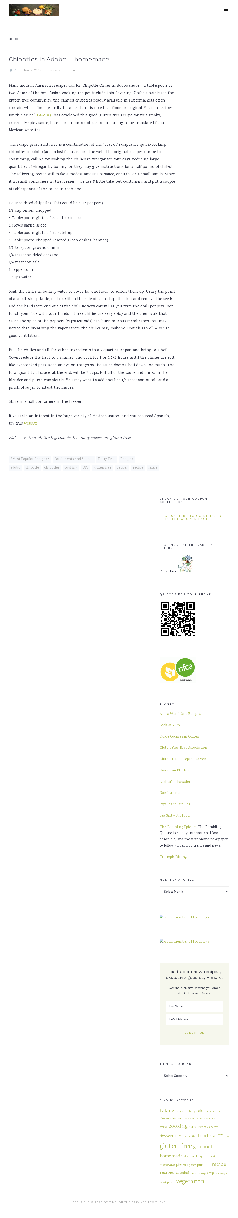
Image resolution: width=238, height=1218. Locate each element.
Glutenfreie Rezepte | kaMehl (184, 759)
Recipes (126, 459)
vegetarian (190, 1182)
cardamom (211, 1111)
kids (186, 1156)
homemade (171, 1156)
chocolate (190, 1119)
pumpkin (203, 1165)
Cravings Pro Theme (148, 1202)
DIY (86, 467)
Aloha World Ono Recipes (180, 714)
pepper (122, 467)
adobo (15, 467)
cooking (70, 467)
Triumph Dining (173, 857)
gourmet (202, 1147)
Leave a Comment (62, 70)
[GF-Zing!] (34, 14)
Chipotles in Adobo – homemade (59, 59)
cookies (164, 1127)
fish (194, 1137)
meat (211, 1156)
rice (177, 1173)
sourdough (221, 1173)
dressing (186, 1136)
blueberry (190, 1111)
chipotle (32, 467)
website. (31, 424)
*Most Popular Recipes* (30, 459)
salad (184, 1173)
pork (185, 1165)
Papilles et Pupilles (175, 804)
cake (200, 1111)
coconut (215, 1118)
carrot (221, 1111)
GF (220, 1136)
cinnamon (202, 1119)
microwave (167, 1165)
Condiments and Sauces (73, 459)
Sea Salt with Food (175, 815)
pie (179, 1165)
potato (192, 1165)
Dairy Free (107, 459)
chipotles (52, 467)
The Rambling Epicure (178, 827)
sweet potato (167, 1182)
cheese (164, 1118)
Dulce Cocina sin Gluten (179, 736)
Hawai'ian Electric (175, 770)
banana (179, 1111)
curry (193, 1127)
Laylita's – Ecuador (175, 782)
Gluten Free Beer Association (183, 748)
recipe (138, 467)
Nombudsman (171, 793)
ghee (226, 1137)
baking (167, 1111)
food (203, 1136)
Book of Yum (170, 725)
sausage (202, 1173)
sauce (153, 467)
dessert (167, 1136)
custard (202, 1127)
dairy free (212, 1127)
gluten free (102, 467)
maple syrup (198, 1156)
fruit (212, 1136)
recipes (167, 1173)
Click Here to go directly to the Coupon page (193, 517)
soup (210, 1173)
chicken (177, 1118)
